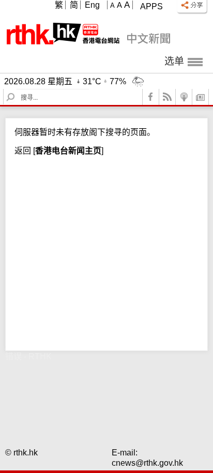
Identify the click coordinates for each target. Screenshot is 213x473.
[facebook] (151, 97)
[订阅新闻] (200, 97)
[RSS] (167, 97)
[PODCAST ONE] (184, 97)
